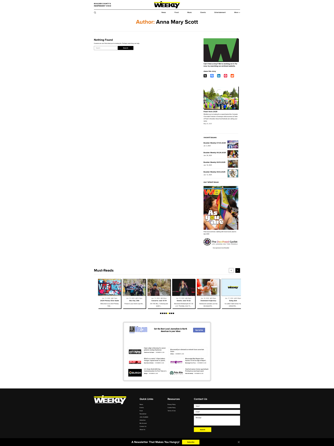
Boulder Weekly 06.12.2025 (214, 172)
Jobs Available (144, 417)
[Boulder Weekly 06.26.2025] (232, 154)
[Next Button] (237, 270)
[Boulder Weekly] (167, 4)
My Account (143, 423)
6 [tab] (169, 313)
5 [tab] (168, 313)
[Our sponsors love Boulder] (221, 242)
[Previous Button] (231, 270)
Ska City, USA (105, 301)
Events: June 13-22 (155, 301)
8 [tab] (173, 313)
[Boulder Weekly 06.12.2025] (232, 173)
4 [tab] (166, 313)
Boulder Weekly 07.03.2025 (215, 143)
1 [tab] (160, 313)
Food (177, 12)
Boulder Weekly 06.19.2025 (214, 162)
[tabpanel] (105, 293)
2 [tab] (162, 313)
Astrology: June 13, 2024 (229, 301)
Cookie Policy (172, 407)
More (236, 12)
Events (203, 12)
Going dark (204, 301)
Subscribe (190, 442)
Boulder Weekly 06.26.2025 (215, 153)
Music (189, 12)
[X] (205, 75)
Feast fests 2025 (210, 112)
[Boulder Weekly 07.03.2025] (232, 144)
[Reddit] (232, 75)
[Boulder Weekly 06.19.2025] (232, 164)
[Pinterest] (225, 75)
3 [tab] (164, 313)
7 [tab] (171, 313)
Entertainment (220, 12)
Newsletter (143, 414)
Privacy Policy (172, 404)
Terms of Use (172, 411)
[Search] (95, 12)
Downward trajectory (179, 301)
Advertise (143, 420)
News (164, 12)
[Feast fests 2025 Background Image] (221, 97)
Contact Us (143, 426)
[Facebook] (212, 75)
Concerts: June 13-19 (130, 301)
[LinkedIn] (218, 75)
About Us (142, 429)
